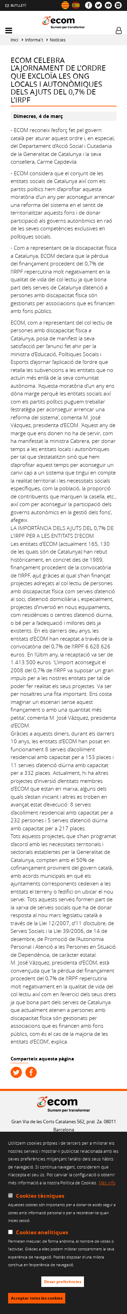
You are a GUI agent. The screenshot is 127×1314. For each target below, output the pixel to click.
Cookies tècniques (40, 1195)
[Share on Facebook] (31, 1072)
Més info (107, 1182)
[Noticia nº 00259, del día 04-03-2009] (76, 5)
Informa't (34, 40)
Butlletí (18, 5)
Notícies (58, 40)
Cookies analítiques (42, 1232)
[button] (8, 31)
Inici (14, 40)
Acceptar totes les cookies (36, 1298)
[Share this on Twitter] (16, 1072)
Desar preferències (62, 1281)
